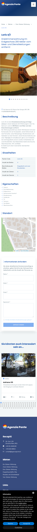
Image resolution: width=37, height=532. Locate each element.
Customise (18, 527)
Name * (5, 274)
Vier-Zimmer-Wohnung (10, 477)
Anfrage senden (18, 325)
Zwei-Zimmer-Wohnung (10, 467)
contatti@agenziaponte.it (13, 452)
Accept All (26, 523)
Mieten (10, 24)
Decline (10, 523)
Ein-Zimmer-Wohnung (9, 464)
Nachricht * (6, 302)
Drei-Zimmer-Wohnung (23, 24)
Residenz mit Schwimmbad (11, 474)
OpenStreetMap (25, 251)
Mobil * (5, 283)
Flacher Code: (6, 159)
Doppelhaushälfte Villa (10, 472)
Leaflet (17, 251)
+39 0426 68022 (11, 449)
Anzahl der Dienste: (8, 175)
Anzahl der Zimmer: (8, 172)
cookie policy (22, 503)
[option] (18, 76)
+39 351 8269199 (11, 446)
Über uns (5, 490)
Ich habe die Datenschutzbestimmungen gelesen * (18, 320)
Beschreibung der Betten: (7, 167)
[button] (4, 220)
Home (3, 24)
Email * (5, 292)
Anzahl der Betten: (8, 162)
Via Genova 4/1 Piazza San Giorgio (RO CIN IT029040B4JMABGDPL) (15, 110)
